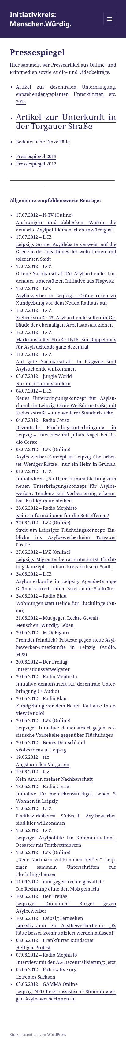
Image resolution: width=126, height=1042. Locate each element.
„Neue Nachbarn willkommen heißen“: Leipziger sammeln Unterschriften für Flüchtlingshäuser (66, 866)
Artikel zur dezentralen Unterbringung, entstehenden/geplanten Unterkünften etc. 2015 (66, 94)
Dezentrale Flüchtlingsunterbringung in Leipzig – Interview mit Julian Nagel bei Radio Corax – (66, 434)
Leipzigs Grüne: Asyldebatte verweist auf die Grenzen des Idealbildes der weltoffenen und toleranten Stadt (66, 251)
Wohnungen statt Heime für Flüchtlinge (61, 603)
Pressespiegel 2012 (36, 164)
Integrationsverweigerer (43, 669)
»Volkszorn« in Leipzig (41, 750)
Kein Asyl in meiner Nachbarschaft (54, 779)
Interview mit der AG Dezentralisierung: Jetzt (66, 962)
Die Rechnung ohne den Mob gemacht (57, 889)
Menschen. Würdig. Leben (45, 625)
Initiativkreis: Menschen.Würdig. (41, 19)
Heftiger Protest (33, 947)
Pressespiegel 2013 (36, 156)
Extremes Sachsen (35, 977)
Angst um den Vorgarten (42, 764)
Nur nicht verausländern (43, 383)
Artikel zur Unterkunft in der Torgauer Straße (66, 121)
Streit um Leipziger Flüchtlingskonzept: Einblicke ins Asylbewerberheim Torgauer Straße (66, 537)
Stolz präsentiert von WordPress (38, 1034)
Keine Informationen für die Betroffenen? (62, 515)
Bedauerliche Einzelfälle (43, 142)
